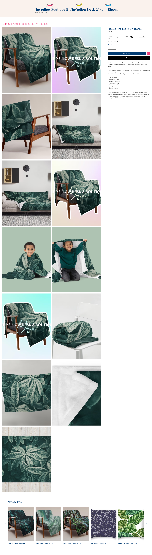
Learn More (142, 37)
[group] (76, 526)
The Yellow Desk (82, 9)
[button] (26, 60)
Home (5, 23)
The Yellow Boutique (49, 9)
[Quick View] (21, 524)
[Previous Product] (5, 524)
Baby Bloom (108, 9)
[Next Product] (146, 524)
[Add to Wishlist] (148, 53)
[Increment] (114, 47)
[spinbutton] (111, 47)
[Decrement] (109, 47)
